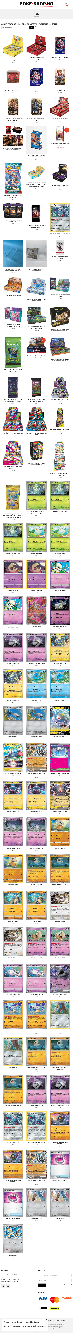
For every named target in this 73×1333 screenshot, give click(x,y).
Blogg (49, 1320)
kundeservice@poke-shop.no (13, 1279)
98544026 (9, 1277)
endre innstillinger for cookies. (53, 1328)
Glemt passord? (68, 1284)
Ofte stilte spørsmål (59, 1320)
